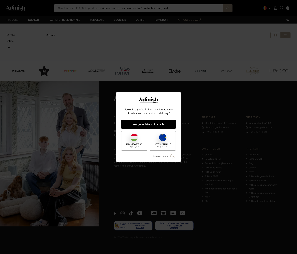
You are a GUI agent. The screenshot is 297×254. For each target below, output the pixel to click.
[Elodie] (174, 71)
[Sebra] (200, 71)
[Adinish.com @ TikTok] (131, 213)
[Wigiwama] (18, 71)
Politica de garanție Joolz (261, 176)
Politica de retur (213, 172)
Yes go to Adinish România (148, 124)
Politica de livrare (213, 167)
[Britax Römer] (122, 71)
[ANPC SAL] (133, 225)
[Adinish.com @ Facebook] (115, 213)
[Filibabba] (253, 71)
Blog (251, 163)
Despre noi (254, 154)
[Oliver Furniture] (149, 71)
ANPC (208, 196)
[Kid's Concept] (44, 71)
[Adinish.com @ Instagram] (123, 213)
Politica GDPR (211, 176)
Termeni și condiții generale (218, 163)
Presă (251, 172)
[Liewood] (279, 71)
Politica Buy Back (257, 180)
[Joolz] (96, 71)
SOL (207, 201)
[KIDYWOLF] (70, 71)
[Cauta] (227, 8)
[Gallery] (148, 71)
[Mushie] (226, 71)
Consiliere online (213, 159)
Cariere (252, 167)
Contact (209, 154)
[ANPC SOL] (174, 225)
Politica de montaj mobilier (262, 201)
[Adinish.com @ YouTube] (139, 213)
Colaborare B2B (256, 159)
